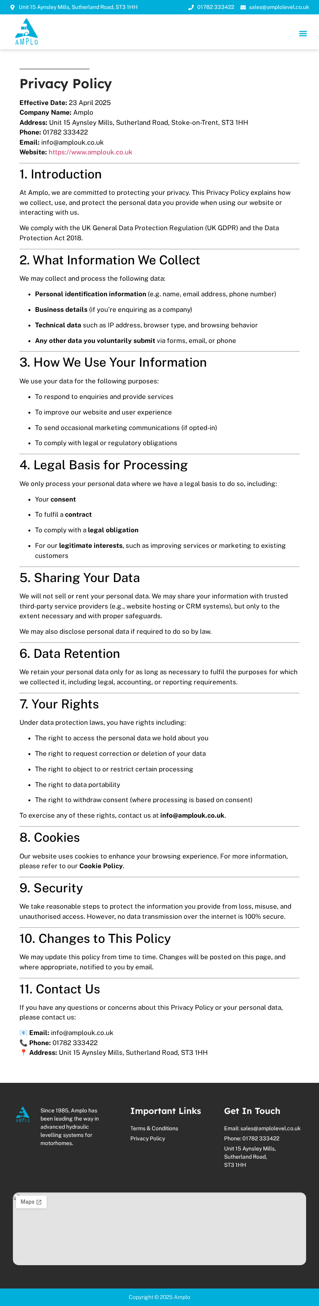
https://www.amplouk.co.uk (91, 152)
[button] (302, 33)
